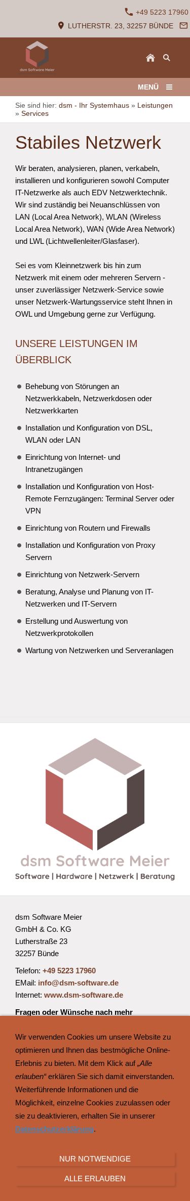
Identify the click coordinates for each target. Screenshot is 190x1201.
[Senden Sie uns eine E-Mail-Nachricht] (183, 25)
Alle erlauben (95, 1178)
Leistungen (155, 105)
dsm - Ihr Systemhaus (94, 105)
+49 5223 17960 (161, 12)
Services (35, 113)
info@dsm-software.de (78, 982)
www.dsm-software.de (83, 995)
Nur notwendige (95, 1158)
